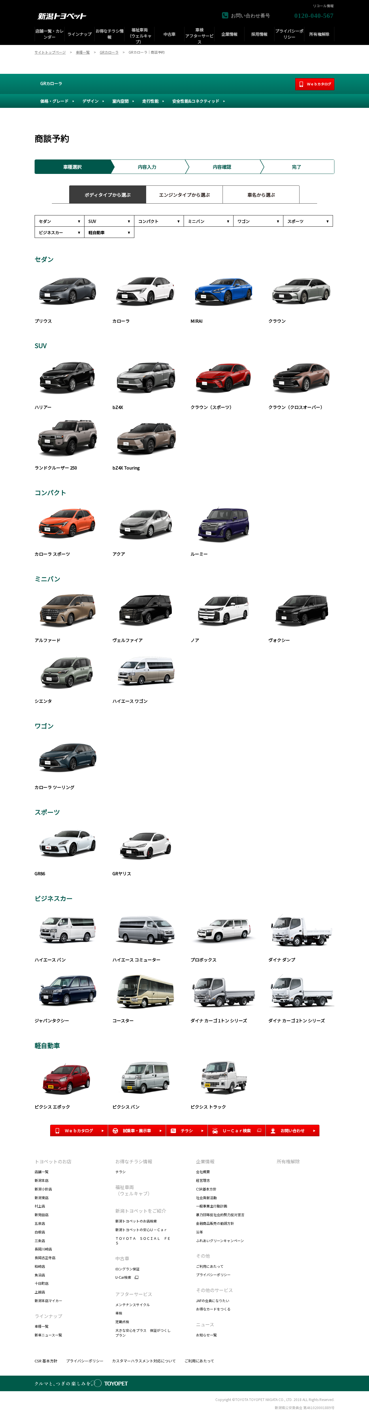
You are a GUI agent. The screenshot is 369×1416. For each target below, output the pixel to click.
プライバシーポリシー (213, 1274)
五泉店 (40, 1223)
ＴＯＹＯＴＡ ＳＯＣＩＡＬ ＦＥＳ (143, 1241)
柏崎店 (40, 1266)
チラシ (120, 1171)
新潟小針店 (43, 1188)
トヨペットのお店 (53, 1161)
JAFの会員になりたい (212, 1300)
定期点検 (122, 1321)
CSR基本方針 (206, 1188)
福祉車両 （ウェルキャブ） (133, 1190)
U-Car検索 (123, 1277)
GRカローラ (51, 83)
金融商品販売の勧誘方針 (215, 1223)
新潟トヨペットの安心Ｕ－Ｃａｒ (141, 1229)
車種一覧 (41, 1326)
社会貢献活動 (206, 1197)
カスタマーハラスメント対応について (144, 1361)
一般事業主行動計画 (211, 1205)
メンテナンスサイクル (132, 1304)
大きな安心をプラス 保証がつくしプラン (143, 1333)
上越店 (40, 1291)
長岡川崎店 (43, 1248)
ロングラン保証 (127, 1268)
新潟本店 (41, 1180)
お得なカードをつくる (213, 1308)
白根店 (40, 1231)
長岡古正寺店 (45, 1257)
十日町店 (41, 1283)
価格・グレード (54, 101)
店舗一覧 (41, 1171)
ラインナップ (48, 1315)
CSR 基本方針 (46, 1361)
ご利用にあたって (209, 1266)
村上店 (40, 1205)
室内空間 (120, 101)
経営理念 (203, 1180)
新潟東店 (41, 1197)
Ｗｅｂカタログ (319, 83)
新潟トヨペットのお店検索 (136, 1220)
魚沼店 (40, 1274)
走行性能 (150, 101)
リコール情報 (323, 5)
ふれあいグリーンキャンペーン (220, 1240)
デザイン (90, 101)
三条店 (40, 1240)
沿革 (199, 1231)
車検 (118, 1312)
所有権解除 (288, 1161)
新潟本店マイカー (48, 1300)
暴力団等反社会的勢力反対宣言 (220, 1214)
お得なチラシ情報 (133, 1161)
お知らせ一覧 (206, 1334)
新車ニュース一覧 (48, 1334)
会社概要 (203, 1171)
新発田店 (41, 1214)
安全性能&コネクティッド (195, 101)
